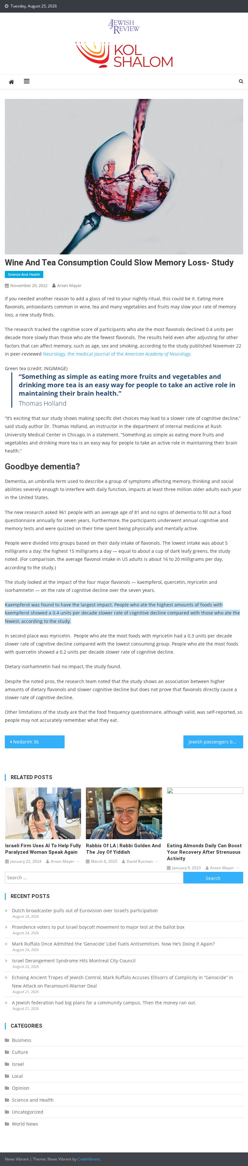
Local (17, 1076)
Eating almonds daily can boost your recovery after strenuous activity (204, 852)
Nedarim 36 (26, 742)
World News (25, 1124)
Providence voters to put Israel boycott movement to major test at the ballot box (98, 927)
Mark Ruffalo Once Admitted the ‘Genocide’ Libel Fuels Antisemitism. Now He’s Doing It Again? (113, 944)
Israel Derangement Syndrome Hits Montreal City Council (74, 960)
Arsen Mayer (69, 285)
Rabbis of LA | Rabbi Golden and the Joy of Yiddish (123, 849)
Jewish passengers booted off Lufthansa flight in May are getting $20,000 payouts (216, 742)
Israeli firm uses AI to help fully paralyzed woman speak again (43, 849)
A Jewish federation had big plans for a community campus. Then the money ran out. (104, 1003)
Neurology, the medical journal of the (116, 354)
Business (21, 1040)
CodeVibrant (89, 1159)
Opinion (20, 1088)
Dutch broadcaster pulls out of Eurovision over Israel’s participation (85, 910)
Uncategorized (27, 1112)
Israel (18, 1064)
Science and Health (24, 274)
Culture (20, 1052)
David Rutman (140, 861)
